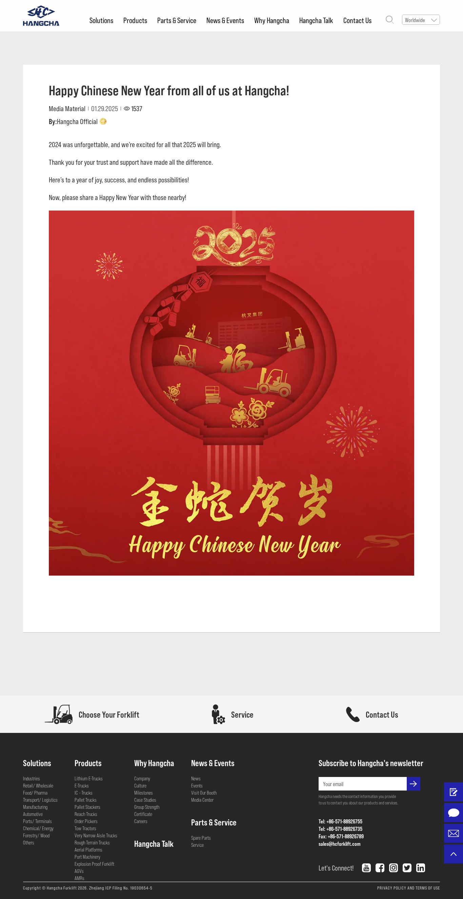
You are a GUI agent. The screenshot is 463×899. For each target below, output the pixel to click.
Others (28, 842)
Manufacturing (35, 807)
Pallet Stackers (87, 807)
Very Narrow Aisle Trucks (96, 835)
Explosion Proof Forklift (94, 864)
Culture (140, 785)
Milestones (143, 793)
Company (142, 778)
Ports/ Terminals (37, 821)
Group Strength (146, 807)
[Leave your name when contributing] (453, 791)
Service (197, 845)
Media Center (202, 800)
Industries (31, 778)
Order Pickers (86, 821)
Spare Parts (201, 838)
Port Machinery (87, 857)
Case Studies (145, 800)
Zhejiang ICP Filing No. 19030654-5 (121, 888)
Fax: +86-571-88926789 (341, 836)
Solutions (101, 20)
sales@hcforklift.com (340, 843)
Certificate (143, 814)
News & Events (225, 20)
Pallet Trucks (86, 800)
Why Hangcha (271, 20)
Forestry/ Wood (36, 835)
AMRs (79, 878)
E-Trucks (82, 785)
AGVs (79, 871)
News (196, 778)
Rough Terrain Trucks (92, 842)
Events (197, 785)
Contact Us (357, 20)
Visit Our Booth (204, 793)
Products (135, 20)
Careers (140, 821)
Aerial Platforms (88, 849)
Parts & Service (176, 20)
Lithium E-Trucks (89, 778)
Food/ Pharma (35, 793)
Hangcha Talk (316, 20)
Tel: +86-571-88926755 (340, 821)
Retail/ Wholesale (38, 785)
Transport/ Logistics (40, 800)
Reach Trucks (86, 814)
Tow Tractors (85, 828)
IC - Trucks (84, 793)
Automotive (33, 814)
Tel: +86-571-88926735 (340, 828)
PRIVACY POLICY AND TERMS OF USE (408, 888)
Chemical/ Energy (38, 828)
